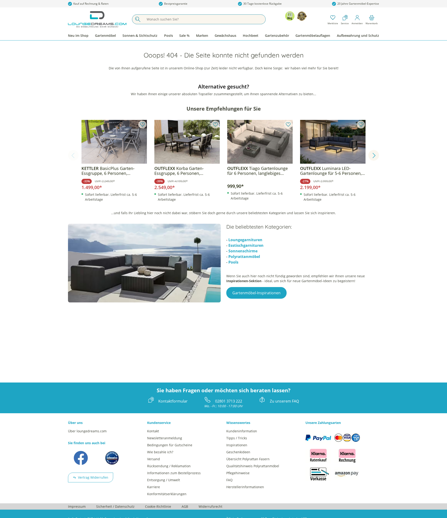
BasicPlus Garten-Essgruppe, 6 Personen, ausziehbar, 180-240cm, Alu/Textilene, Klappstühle (108, 171)
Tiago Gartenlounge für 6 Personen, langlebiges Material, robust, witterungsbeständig (257, 171)
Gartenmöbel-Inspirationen (256, 292)
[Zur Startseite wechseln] (97, 19)
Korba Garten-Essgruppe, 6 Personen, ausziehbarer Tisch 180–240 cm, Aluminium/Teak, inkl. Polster (185, 171)
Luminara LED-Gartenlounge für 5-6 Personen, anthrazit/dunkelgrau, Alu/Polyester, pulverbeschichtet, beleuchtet (332, 171)
